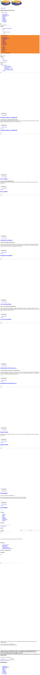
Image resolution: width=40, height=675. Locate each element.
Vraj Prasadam (2, 8)
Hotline (4, 28)
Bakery (3, 40)
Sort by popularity (8, 66)
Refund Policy (4, 546)
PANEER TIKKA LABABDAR (8, 117)
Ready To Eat (4, 519)
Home (3, 46)
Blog (3, 50)
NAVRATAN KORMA (6, 240)
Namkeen (4, 514)
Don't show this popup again (5, 660)
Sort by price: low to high (9, 68)
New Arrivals (4, 20)
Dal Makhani (3, 493)
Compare (1, 128)
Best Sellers (4, 21)
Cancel (3, 70)
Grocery (3, 517)
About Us (4, 47)
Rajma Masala (4, 432)
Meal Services (4, 49)
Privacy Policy (4, 545)
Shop (3, 48)
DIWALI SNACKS (5, 15)
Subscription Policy (5, 544)
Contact (3, 51)
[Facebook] (0, 540)
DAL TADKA (4, 179)
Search (2, 26)
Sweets (3, 520)
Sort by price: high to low (9, 69)
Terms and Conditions (6, 547)
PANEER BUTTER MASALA (8, 368)
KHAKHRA (4, 16)
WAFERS (4, 18)
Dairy (3, 516)
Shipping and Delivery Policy (7, 548)
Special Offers (4, 14)
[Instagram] (1, 540)
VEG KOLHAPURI (5, 304)
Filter (2, 530)
